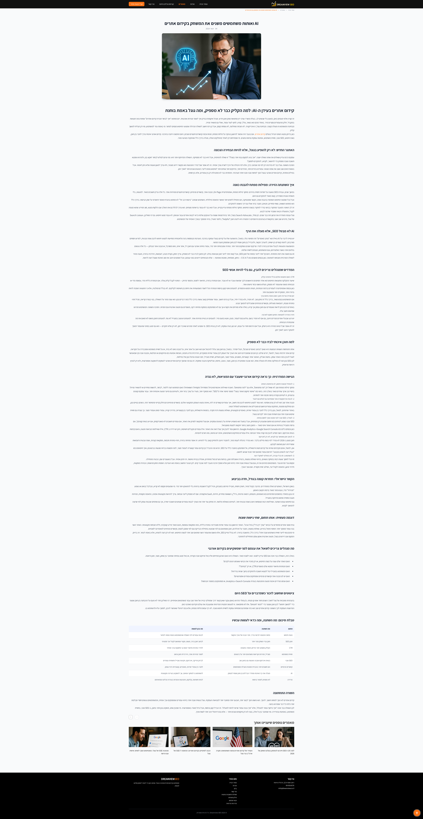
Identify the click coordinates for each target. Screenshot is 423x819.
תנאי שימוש (233, 800)
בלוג (235, 789)
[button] (137, 717)
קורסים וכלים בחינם (166, 4)
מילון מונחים (232, 798)
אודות (192, 4)
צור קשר (151, 4)
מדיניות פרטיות (231, 803)
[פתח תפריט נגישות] (417, 813)
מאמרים (182, 4)
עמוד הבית (203, 4)
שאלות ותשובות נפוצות (229, 795)
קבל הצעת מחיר (137, 4)
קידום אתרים (260, 134)
